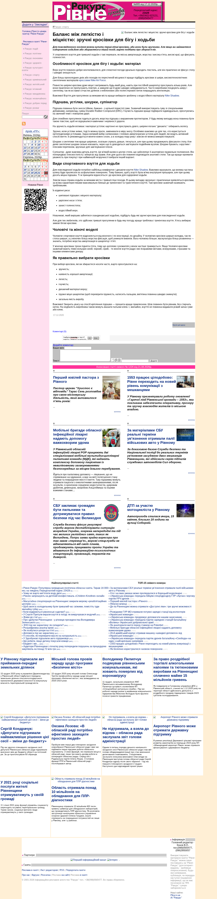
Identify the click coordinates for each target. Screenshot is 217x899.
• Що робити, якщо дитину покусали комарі (45, 641)
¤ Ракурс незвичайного (34, 98)
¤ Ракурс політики (32, 53)
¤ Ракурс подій (30, 48)
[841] (56, 628)
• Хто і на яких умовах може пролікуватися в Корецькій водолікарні (145, 593)
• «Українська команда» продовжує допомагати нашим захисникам (145, 617)
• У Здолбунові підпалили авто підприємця (45, 638)
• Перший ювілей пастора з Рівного (128, 601)
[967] (56, 633)
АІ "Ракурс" (176, 897)
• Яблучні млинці (118, 604)
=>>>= (117, 411)
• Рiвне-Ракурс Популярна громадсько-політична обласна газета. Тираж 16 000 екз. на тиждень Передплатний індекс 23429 (65, 589)
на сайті (65, 875)
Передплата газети (75, 870)
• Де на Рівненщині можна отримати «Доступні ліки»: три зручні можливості (150, 606)
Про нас (26, 875)
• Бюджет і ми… (30, 643)
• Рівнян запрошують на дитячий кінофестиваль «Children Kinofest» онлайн (63, 596)
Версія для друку (179, 325)
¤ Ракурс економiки (33, 58)
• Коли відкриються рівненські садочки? (43, 612)
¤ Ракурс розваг (31, 108)
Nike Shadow (172, 95)
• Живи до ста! (29, 617)
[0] (71, 591)
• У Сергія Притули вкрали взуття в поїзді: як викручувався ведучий (59, 614)
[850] (56, 631)
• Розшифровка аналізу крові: (38, 628)
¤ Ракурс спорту (31, 75)
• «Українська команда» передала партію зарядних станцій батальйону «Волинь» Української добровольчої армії (147, 621)
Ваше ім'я (58, 348)
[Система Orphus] (81, 339)
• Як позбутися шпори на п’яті (38, 630)
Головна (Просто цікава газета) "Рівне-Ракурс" (34, 32)
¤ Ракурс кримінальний (34, 79)
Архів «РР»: (32, 131)
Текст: (56, 360)
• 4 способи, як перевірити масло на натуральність (49, 635)
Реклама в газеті (30, 870)
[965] (23, 599)
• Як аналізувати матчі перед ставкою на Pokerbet (136, 625)
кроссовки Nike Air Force (92, 80)
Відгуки (35, 875)
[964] (64, 593)
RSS (62, 870)
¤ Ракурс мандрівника (34, 93)
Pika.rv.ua (175, 895)
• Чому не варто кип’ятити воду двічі (42, 593)
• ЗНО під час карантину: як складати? (43, 625)
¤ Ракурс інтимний (32, 89)
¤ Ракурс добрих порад (35, 103)
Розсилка (45, 875)
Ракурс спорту (61, 27)
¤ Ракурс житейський (33, 84)
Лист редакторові (49, 870)
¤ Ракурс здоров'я (32, 63)
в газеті (83, 875)
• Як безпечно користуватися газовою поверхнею (136, 649)
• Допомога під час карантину (38, 633)
